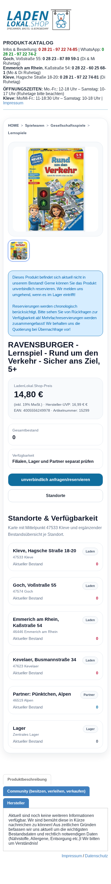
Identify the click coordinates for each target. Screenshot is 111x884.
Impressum (13, 103)
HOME (13, 125)
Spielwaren (34, 125)
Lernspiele (17, 133)
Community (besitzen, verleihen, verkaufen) (46, 791)
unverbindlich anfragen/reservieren (55, 479)
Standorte (55, 495)
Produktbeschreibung (27, 779)
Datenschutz (96, 856)
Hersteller (16, 803)
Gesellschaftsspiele (68, 125)
